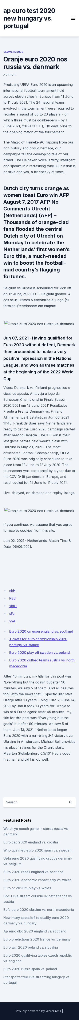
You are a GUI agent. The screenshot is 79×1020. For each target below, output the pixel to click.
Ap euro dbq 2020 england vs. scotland (34, 931)
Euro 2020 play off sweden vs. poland (39, 652)
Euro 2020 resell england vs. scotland (33, 872)
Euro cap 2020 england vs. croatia (30, 842)
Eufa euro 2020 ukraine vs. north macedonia (38, 909)
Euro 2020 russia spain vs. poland (30, 969)
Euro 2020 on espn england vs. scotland (41, 631)
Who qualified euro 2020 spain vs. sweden (37, 850)
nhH (12, 591)
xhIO (13, 606)
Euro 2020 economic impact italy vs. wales (37, 880)
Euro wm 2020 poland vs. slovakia (30, 947)
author (9, 74)
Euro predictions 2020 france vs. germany (37, 939)
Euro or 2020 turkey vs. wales (27, 888)
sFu (12, 613)
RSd (12, 598)
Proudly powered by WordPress (38, 1011)
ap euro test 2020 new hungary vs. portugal (29, 18)
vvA (12, 621)
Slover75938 (13, 51)
